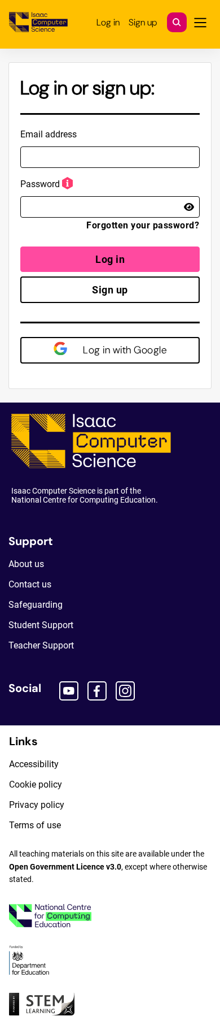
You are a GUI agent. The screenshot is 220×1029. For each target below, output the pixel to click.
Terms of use (35, 825)
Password (40, 184)
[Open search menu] (177, 22)
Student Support (40, 625)
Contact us (29, 584)
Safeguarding (35, 604)
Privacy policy (36, 804)
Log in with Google (124, 350)
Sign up (110, 290)
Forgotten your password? (142, 225)
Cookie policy (35, 784)
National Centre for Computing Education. (84, 499)
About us (26, 564)
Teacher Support (41, 645)
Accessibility (34, 764)
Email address (48, 134)
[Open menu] (200, 22)
